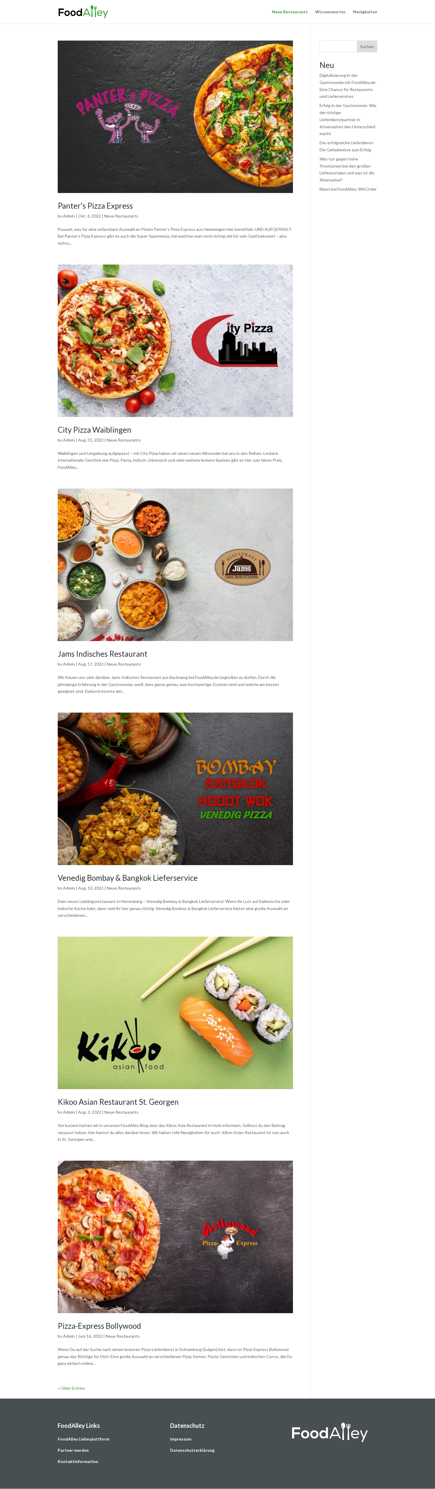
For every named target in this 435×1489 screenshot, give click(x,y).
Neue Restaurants (290, 12)
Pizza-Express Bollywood (99, 1326)
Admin (69, 215)
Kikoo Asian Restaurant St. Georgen (118, 1102)
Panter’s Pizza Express (95, 205)
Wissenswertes (330, 12)
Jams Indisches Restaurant (102, 653)
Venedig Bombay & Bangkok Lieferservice (128, 878)
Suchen (367, 46)
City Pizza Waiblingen (94, 429)
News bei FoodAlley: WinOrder (348, 189)
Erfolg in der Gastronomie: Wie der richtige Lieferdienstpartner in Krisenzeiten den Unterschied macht (348, 119)
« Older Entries (71, 1388)
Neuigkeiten (365, 12)
